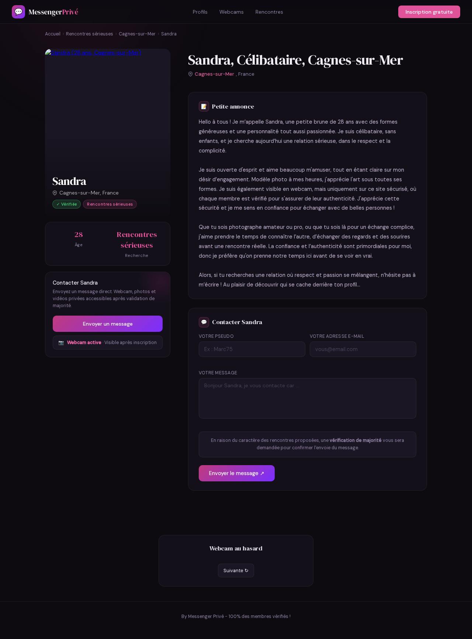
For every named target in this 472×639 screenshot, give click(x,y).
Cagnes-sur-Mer (137, 34)
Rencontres (269, 11)
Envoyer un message (108, 323)
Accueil (52, 34)
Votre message (218, 373)
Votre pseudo (216, 336)
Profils (200, 11)
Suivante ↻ (236, 570)
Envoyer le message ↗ (236, 473)
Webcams (231, 11)
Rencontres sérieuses (89, 34)
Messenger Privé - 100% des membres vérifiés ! (239, 616)
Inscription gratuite (429, 11)
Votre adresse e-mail (337, 336)
